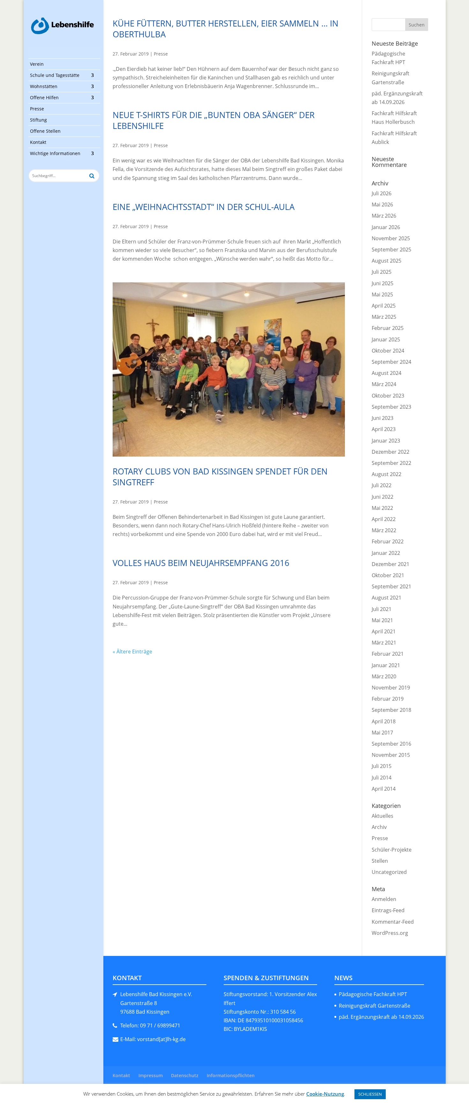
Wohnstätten (43, 86)
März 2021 (384, 642)
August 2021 (386, 597)
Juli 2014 (381, 777)
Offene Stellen (45, 131)
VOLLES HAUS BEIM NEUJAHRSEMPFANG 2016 (201, 563)
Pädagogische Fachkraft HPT (373, 994)
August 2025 (386, 260)
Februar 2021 (388, 653)
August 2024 (386, 372)
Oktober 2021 (388, 575)
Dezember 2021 (390, 564)
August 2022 (386, 474)
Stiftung (38, 120)
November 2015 (391, 754)
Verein (37, 64)
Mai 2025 (382, 294)
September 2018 (391, 709)
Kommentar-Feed (393, 921)
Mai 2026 (382, 204)
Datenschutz (184, 1075)
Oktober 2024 (388, 350)
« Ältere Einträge (132, 651)
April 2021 (384, 631)
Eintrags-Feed (388, 910)
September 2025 (391, 249)
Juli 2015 (381, 766)
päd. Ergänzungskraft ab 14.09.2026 (381, 1016)
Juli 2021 (381, 609)
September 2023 (391, 406)
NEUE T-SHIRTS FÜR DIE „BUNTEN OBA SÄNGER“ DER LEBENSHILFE (214, 120)
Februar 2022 (388, 541)
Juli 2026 (381, 193)
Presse (37, 109)
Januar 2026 (386, 227)
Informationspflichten (231, 1075)
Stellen (380, 860)
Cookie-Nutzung (325, 1094)
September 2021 (391, 586)
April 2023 (384, 429)
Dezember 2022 (390, 451)
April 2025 (384, 305)
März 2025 (384, 316)
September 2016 (391, 743)
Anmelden (384, 899)
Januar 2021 (386, 665)
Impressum (150, 1075)
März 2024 (384, 384)
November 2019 (391, 687)
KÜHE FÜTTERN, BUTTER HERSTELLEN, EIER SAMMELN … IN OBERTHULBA (226, 29)
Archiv (379, 827)
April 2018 (384, 721)
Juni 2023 (382, 417)
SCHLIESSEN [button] (370, 1094)
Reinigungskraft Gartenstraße (374, 1005)
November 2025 (391, 238)
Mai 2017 (382, 732)
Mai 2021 (382, 620)
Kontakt (38, 142)
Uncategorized (389, 872)
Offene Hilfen (44, 97)
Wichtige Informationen (55, 153)
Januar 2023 (386, 440)
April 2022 (384, 519)
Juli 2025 (381, 271)
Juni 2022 (382, 496)
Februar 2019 (388, 698)
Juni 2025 (382, 283)
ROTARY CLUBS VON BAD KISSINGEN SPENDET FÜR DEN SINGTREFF (220, 477)
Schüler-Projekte (392, 849)
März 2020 (384, 676)
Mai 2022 (382, 507)
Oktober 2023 (388, 395)
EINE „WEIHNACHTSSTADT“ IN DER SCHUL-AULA (203, 206)
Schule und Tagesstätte (54, 75)
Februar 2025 (388, 328)
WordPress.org (390, 932)
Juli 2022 (381, 485)
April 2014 (384, 788)
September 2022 (391, 462)
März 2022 (384, 530)
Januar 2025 (386, 339)
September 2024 (391, 361)
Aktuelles (382, 815)
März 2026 (384, 215)
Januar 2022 (386, 552)
